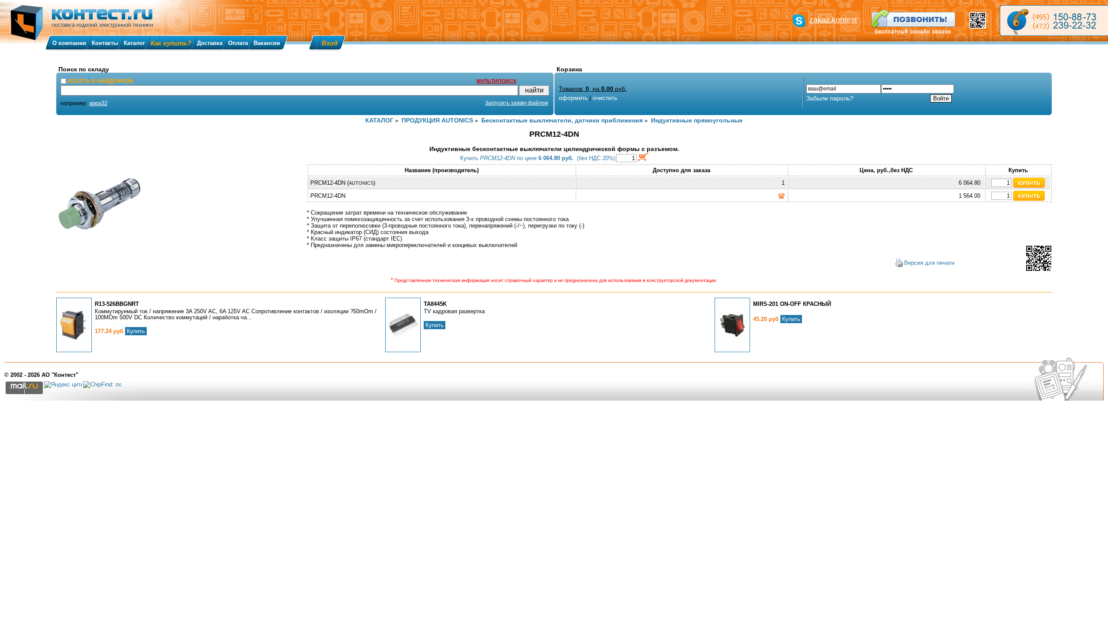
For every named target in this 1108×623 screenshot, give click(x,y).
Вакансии (267, 43)
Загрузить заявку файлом (516, 103)
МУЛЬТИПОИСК (496, 81)
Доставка (209, 43)
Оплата (238, 43)
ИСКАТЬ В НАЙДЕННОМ (100, 81)
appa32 (98, 103)
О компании (69, 43)
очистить (605, 97)
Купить (136, 331)
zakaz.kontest (833, 20)
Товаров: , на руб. (593, 88)
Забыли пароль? (830, 98)
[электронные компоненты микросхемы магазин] (1054, 20)
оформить (573, 97)
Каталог (134, 43)
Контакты (105, 43)
